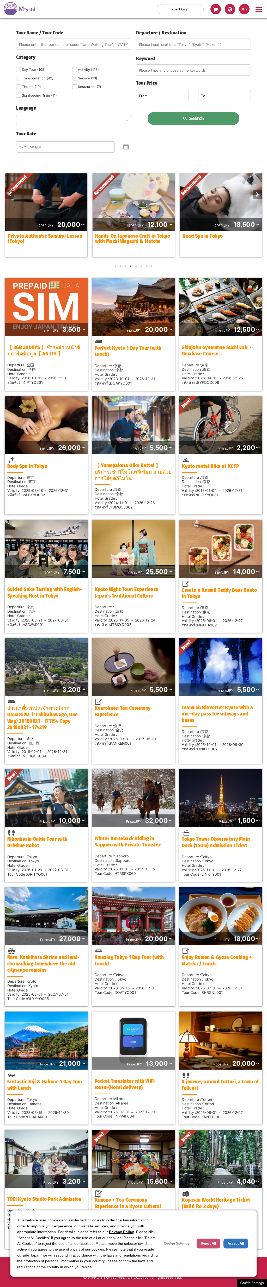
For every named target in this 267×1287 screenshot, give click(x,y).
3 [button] (125, 266)
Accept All (236, 1243)
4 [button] (131, 266)
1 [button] (115, 266)
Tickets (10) (31, 87)
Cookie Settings (252, 1283)
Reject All (208, 1243)
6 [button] (141, 266)
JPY (244, 9)
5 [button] (136, 266)
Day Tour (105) (34, 69)
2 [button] (120, 266)
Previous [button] (7, 192)
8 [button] (151, 266)
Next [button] (255, 192)
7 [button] (146, 266)
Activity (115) (88, 69)
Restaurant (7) (89, 87)
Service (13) (87, 78)
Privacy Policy (121, 1232)
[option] (46, 215)
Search (196, 118)
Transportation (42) (37, 78)
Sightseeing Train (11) (39, 95)
